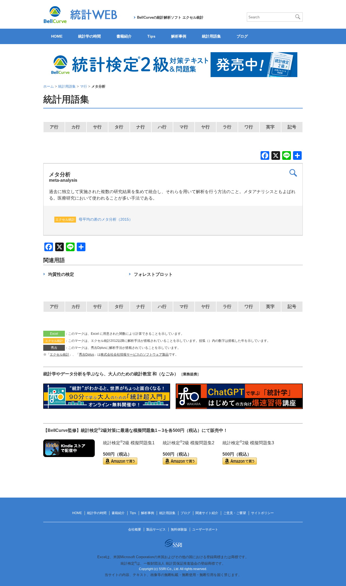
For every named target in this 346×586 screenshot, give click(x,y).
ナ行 (140, 127)
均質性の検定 (61, 274)
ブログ (242, 36)
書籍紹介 (124, 36)
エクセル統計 (59, 354)
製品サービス (156, 529)
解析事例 (178, 36)
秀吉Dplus (86, 354)
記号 (292, 127)
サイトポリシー (262, 513)
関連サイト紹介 (206, 513)
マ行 (183, 127)
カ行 (75, 127)
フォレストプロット (153, 274)
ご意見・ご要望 (234, 513)
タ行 (119, 127)
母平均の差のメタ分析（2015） (106, 219)
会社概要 (134, 529)
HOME (56, 36)
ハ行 (162, 127)
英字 (270, 127)
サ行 (97, 127)
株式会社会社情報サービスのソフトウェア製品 (135, 354)
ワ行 (248, 127)
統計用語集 (211, 36)
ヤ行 (205, 127)
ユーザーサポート (205, 529)
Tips (151, 36)
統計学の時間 (89, 36)
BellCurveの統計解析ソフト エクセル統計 (170, 17)
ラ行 (227, 127)
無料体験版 (179, 529)
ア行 (54, 127)
